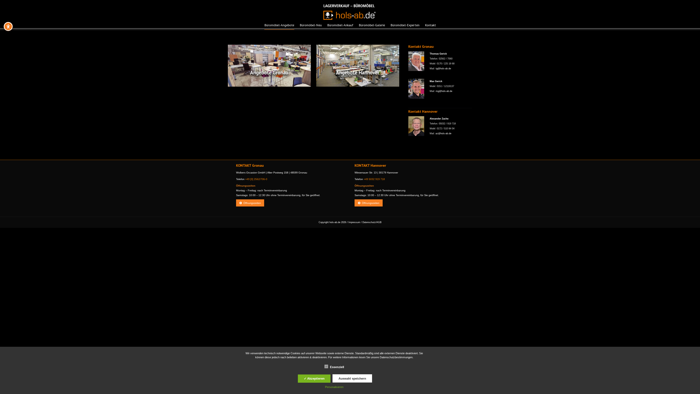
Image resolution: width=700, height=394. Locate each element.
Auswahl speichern (352, 378)
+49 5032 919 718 (374, 179)
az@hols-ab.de (443, 133)
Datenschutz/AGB (372, 222)
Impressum (354, 222)
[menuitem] (279, 26)
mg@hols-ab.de (444, 91)
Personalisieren (334, 387)
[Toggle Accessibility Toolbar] (8, 26)
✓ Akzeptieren (314, 378)
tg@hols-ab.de (443, 68)
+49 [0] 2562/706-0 (256, 179)
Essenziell (337, 367)
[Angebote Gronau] (269, 66)
